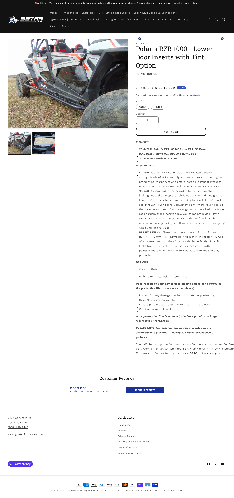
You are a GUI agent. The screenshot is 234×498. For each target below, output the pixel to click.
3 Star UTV (65, 491)
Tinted (158, 107)
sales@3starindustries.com (26, 434)
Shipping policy (152, 490)
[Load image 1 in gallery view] (19, 143)
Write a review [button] (145, 389)
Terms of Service (127, 447)
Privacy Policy (126, 436)
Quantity (140, 114)
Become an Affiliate (129, 453)
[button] (54, 12)
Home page (124, 425)
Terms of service (134, 490)
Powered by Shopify (80, 491)
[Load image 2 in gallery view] (43, 143)
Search (122, 430)
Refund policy (99, 490)
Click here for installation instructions (161, 276)
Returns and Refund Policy (133, 441)
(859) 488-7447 (18, 426)
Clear (142, 107)
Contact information (173, 490)
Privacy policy (116, 490)
